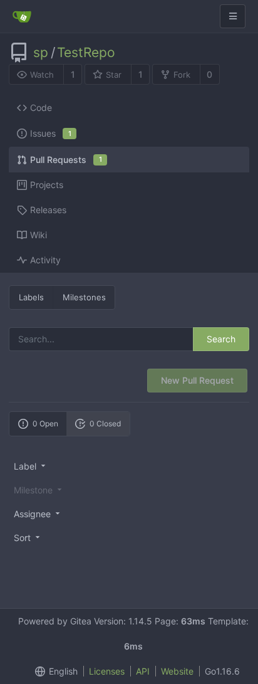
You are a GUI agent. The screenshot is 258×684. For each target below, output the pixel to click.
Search (221, 339)
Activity (45, 260)
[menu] (129, 466)
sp (40, 52)
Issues (50, 133)
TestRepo (86, 52)
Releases (48, 209)
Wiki (38, 234)
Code (41, 107)
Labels (31, 297)
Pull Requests (66, 159)
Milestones (84, 297)
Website (177, 671)
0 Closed (105, 423)
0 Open (45, 423)
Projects (46, 184)
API (143, 671)
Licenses (107, 671)
